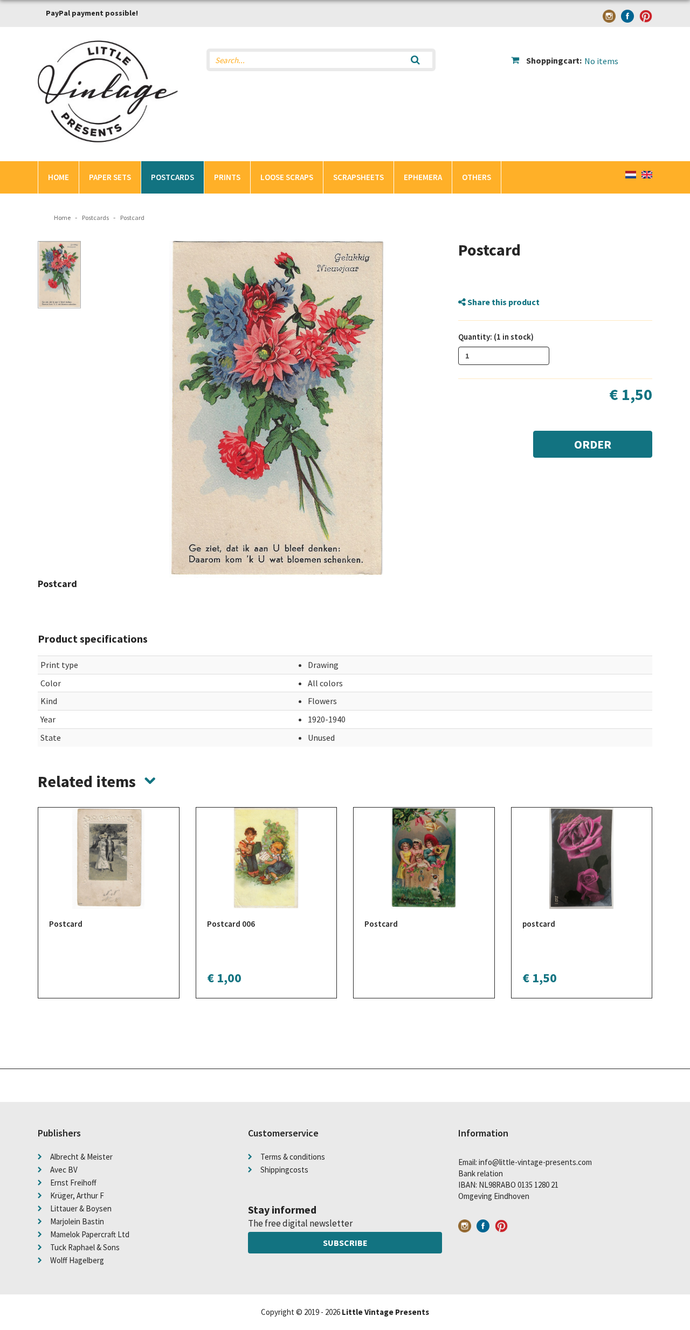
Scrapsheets (358, 177)
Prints (227, 177)
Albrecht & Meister (81, 1157)
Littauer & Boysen (81, 1208)
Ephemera (423, 177)
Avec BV (64, 1169)
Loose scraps (286, 177)
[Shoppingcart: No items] (582, 52)
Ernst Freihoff (73, 1182)
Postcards (172, 177)
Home (58, 177)
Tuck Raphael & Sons (85, 1247)
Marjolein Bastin (77, 1221)
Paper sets (110, 177)
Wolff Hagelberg (77, 1260)
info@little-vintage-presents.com (535, 1162)
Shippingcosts (284, 1169)
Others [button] (476, 177)
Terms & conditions (292, 1157)
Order (592, 444)
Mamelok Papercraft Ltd (89, 1234)
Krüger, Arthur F (77, 1195)
